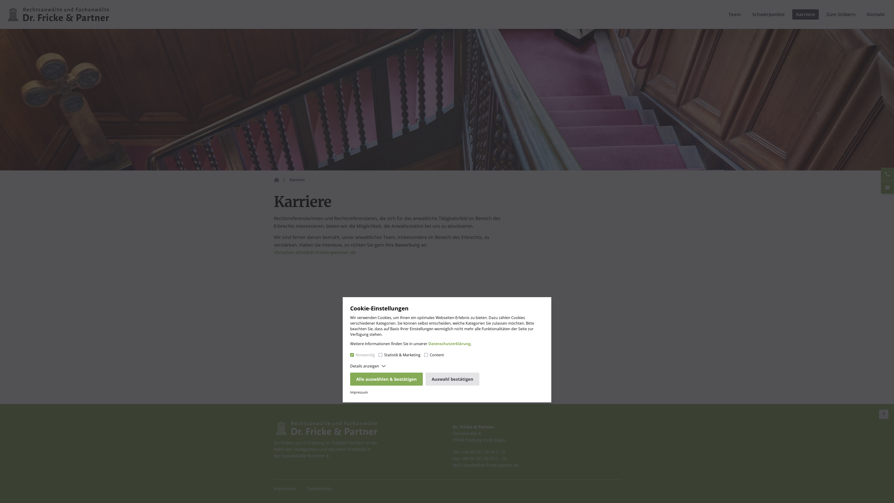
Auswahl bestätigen (452, 379)
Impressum (359, 392)
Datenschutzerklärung (449, 343)
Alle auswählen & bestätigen (386, 379)
